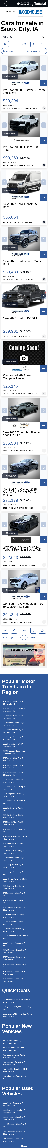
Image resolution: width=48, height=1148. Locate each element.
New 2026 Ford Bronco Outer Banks (22, 263)
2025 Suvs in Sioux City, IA (13, 759)
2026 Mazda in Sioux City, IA (14, 724)
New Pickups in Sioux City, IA (14, 1049)
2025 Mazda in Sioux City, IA (14, 859)
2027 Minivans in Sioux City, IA (14, 951)
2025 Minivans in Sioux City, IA (14, 930)
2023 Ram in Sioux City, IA (13, 901)
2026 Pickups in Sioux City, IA (14, 709)
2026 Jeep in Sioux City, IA (13, 738)
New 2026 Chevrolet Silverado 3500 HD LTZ (22, 434)
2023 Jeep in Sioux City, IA (13, 873)
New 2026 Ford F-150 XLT (20, 318)
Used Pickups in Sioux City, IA (14, 1111)
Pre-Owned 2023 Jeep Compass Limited (17, 377)
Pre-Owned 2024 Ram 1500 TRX (21, 148)
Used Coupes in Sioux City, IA (14, 1139)
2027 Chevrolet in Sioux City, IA (15, 837)
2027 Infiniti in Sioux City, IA (13, 844)
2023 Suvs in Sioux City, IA (13, 766)
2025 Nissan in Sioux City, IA (13, 887)
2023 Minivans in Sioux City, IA (14, 965)
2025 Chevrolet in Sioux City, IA (15, 880)
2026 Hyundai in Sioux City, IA (14, 752)
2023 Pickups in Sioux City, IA (14, 802)
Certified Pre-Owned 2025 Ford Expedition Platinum (23, 605)
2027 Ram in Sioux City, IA (13, 823)
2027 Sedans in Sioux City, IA (14, 894)
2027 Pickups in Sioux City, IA (14, 788)
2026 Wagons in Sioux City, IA (14, 795)
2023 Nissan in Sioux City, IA (13, 852)
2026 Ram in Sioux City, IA (13, 745)
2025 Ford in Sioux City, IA (13, 816)
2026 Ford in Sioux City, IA (13, 717)
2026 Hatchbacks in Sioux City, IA (15, 937)
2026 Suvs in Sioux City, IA (13, 702)
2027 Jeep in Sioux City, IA (13, 866)
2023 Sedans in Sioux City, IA (14, 944)
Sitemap (24, 1146)
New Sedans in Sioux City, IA (14, 1056)
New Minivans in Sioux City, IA (14, 1077)
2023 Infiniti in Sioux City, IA (13, 916)
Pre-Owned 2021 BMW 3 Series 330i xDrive (24, 91)
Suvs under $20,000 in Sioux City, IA (16, 1001)
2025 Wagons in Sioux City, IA (14, 958)
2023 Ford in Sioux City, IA (13, 809)
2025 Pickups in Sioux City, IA (14, 830)
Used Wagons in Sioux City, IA (14, 1132)
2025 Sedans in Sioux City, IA (14, 972)
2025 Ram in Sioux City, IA (13, 923)
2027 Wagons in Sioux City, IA (14, 908)
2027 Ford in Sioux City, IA (13, 773)
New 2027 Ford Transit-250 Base (20, 206)
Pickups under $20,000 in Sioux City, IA (18, 1008)
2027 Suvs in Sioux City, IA (13, 731)
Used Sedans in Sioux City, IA (14, 1118)
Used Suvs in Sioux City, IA (13, 1104)
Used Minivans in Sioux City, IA (14, 1125)
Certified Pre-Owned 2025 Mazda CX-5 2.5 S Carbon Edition (20, 492)
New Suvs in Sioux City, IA (13, 1042)
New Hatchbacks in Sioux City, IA (15, 1070)
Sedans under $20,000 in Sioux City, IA (17, 1015)
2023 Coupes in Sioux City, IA (14, 979)
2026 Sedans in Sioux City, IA (14, 781)
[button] (4, 68)
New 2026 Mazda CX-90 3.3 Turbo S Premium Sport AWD (22, 548)
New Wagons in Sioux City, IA (14, 1063)
